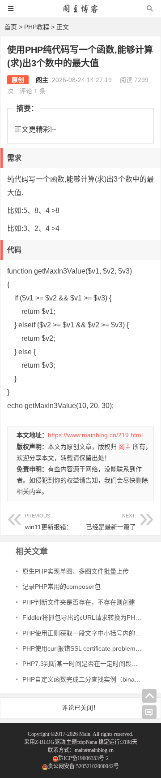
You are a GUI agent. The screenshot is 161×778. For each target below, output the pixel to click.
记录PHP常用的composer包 (61, 586)
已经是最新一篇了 (111, 526)
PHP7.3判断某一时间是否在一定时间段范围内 (86, 663)
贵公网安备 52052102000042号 (83, 766)
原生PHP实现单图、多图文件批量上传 (75, 571)
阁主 (42, 79)
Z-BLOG (45, 742)
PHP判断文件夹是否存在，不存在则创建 (78, 602)
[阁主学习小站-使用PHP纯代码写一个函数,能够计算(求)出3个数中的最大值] (80, 13)
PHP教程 (36, 26)
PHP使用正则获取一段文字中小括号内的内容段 (88, 633)
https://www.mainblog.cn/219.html (95, 435)
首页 (10, 26)
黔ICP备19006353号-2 (83, 758)
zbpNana (87, 742)
